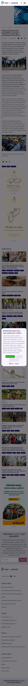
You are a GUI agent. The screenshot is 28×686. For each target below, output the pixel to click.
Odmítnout (14, 360)
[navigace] (25, 3)
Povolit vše (10, 356)
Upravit (19, 356)
